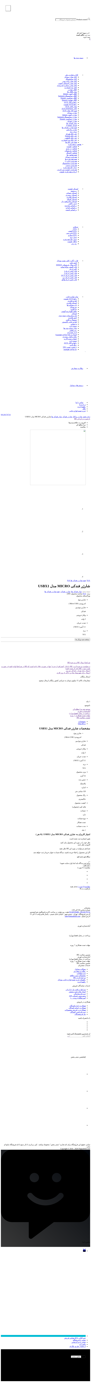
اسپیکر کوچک (72, 199)
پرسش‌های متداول (76, 385)
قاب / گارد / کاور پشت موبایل (67, 261)
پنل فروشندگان (80, 1014)
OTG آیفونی (72, 231)
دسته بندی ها (78, 58)
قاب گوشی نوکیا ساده (69, 267)
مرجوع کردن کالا (79, 978)
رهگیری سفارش (77, 368)
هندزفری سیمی (71, 165)
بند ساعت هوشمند (70, 349)
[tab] (43, 721)
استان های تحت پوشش (77, 992)
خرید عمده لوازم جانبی (77, 411)
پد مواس (73, 324)
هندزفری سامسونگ (69, 163)
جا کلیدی (73, 309)
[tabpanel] (45, 1367)
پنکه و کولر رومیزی (69, 337)
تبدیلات (75, 227)
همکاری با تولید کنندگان (77, 1008)
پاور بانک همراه (71, 134)
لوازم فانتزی (72, 301)
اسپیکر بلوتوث (73, 189)
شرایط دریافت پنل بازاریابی (76, 990)
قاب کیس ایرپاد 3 (70, 273)
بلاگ (84, 409)
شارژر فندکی (72, 121)
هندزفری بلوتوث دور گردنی (67, 170)
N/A (84, 594)
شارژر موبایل (72, 113)
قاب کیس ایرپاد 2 (70, 271)
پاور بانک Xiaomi (71, 136)
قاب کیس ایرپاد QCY (69, 275)
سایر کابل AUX (71, 106)
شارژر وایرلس (71, 130)
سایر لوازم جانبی (72, 297)
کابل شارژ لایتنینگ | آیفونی (67, 83)
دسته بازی (73, 326)
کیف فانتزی (72, 318)
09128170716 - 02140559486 (79, 912)
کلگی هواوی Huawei (69, 100)
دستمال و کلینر (71, 320)
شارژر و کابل (77, 417)
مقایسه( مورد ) (83, 887)
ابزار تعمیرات (72, 332)
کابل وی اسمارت (70, 88)
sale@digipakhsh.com (72, 916)
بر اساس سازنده (71, 206)
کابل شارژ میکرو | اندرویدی (67, 85)
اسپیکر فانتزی (71, 197)
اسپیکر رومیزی (71, 195)
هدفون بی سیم (71, 149)
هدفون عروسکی (71, 151)
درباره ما (82, 405)
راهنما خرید (81, 407)
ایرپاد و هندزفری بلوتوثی (68, 172)
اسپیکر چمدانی (71, 193)
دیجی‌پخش (86, 417)
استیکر (74, 313)
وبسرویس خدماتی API (77, 996)
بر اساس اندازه (71, 208)
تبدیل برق (73, 132)
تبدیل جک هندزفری (70, 167)
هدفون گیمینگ (71, 153)
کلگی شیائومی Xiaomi (68, 98)
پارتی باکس (72, 203)
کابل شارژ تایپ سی (69, 81)
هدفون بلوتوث (72, 146)
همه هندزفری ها (71, 159)
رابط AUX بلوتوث (70, 104)
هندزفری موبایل (71, 157)
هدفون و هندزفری (74, 144)
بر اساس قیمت (71, 210)
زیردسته (74, 191)
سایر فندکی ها (71, 123)
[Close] (89, 861)
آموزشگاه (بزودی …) (78, 998)
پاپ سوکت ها (72, 305)
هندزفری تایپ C (71, 161)
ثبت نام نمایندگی (80, 994)
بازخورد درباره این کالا (82, 419)
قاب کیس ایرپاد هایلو (69, 280)
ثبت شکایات (81, 973)
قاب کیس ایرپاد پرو (70, 277)
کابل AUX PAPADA (69, 109)
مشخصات (82, 721)
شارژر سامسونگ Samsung (67, 117)
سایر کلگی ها (72, 92)
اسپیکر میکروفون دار (69, 201)
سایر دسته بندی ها (70, 328)
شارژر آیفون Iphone (69, 115)
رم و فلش (73, 330)
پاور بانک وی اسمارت (69, 140)
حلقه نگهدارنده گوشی (69, 311)
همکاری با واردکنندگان (77, 1006)
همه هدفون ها (72, 155)
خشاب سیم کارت (70, 339)
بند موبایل (73, 307)
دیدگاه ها (82, 724)
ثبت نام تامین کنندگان (78, 1012)
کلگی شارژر (72, 90)
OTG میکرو (72, 235)
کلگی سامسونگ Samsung (67, 96)
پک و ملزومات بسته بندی (68, 316)
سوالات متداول (80, 969)
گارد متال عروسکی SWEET (66, 265)
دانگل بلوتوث (72, 241)
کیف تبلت (73, 263)
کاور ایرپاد (73, 269)
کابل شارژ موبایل (70, 77)
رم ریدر (74, 244)
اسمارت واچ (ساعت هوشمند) (66, 335)
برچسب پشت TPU (70, 347)
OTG (75, 229)
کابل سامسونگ (71, 79)
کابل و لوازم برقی (71, 75)
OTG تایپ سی (71, 233)
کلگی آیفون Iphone (70, 94)
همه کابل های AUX (69, 111)
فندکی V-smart (71, 125)
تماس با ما (79, 402)
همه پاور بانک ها (71, 142)
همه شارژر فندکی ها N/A (76, 580)
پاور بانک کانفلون (71, 138)
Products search (81, 19)
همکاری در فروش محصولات (75, 1010)
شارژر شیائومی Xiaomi (68, 119)
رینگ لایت (73, 345)
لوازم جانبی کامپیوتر (69, 322)
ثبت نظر (86, 865)
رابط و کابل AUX (70, 102)
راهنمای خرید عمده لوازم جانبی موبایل (72, 980)
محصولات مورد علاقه (78, 975)
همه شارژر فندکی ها (69, 127)
